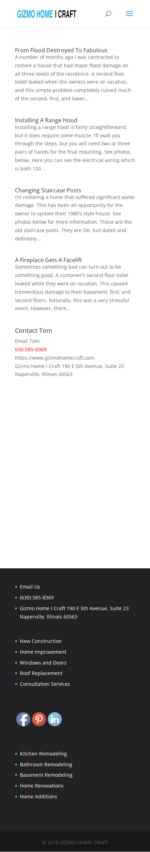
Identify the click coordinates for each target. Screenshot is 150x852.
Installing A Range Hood (46, 120)
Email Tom (27, 341)
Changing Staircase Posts (48, 190)
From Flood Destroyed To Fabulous (61, 50)
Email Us (30, 586)
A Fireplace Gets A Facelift (48, 260)
